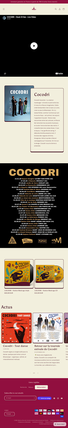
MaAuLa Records (22, 420)
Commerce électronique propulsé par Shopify (37, 420)
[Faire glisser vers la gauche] (30, 373)
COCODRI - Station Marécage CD (46, 290)
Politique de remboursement (57, 420)
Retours (31, 387)
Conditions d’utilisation (37, 422)
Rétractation (41, 387)
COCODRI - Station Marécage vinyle (16, 290)
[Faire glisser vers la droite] (38, 373)
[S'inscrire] (34, 398)
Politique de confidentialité (24, 422)
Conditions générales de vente (46, 423)
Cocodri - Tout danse (15, 346)
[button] (4, 9)
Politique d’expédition (50, 422)
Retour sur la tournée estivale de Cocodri (47, 347)
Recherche (23, 387)
